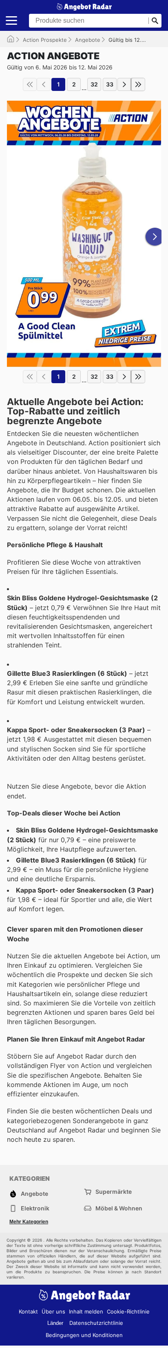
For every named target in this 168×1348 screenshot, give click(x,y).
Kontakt (28, 1311)
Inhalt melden (86, 1311)
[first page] (30, 84)
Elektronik (35, 1208)
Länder (55, 1323)
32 (94, 84)
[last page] (138, 84)
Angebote (87, 40)
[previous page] (44, 84)
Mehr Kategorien (28, 1222)
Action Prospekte (45, 40)
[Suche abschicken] (154, 20)
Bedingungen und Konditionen (84, 1335)
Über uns (53, 1311)
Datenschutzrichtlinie (96, 1323)
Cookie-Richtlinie (128, 1311)
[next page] (124, 84)
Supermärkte (113, 1191)
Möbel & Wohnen (118, 1208)
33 (109, 84)
